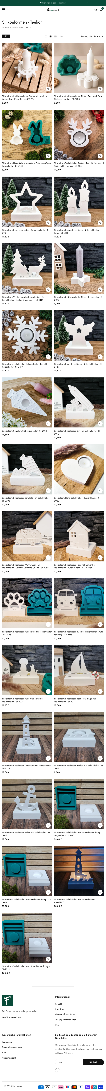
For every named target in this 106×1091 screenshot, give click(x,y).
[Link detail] (57, 1070)
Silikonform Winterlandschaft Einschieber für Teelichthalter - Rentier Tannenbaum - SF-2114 (23, 299)
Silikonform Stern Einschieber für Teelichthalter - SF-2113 (26, 232)
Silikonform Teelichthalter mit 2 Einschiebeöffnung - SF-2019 (26, 968)
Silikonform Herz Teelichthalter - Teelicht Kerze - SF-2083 (77, 499)
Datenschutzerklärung (12, 1047)
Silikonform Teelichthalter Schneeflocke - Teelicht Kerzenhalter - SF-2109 (24, 366)
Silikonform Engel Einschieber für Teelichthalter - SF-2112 (78, 366)
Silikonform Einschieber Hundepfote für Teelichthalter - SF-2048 (27, 633)
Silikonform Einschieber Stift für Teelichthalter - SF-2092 (77, 432)
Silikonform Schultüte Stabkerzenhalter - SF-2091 (24, 431)
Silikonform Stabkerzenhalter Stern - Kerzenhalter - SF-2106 (79, 299)
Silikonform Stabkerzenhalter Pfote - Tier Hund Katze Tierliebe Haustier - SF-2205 (78, 98)
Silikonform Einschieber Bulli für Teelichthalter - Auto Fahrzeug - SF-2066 (78, 633)
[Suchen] (96, 10)
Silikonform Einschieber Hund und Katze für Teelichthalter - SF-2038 (22, 700)
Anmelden (93, 1062)
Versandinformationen (65, 1014)
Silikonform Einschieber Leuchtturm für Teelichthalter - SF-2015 (27, 767)
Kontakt (58, 1003)
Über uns (59, 1009)
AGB (4, 1052)
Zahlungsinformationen (65, 1019)
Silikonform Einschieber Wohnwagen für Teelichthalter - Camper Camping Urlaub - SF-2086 (25, 566)
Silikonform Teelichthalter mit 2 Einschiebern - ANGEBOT (75, 901)
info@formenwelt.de (11, 1017)
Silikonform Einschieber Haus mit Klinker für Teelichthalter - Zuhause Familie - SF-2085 (74, 566)
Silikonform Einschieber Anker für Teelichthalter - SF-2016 (26, 834)
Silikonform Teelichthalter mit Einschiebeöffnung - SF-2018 (26, 901)
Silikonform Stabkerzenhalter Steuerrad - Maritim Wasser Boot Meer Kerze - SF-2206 (24, 98)
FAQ (57, 1025)
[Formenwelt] (53, 9)
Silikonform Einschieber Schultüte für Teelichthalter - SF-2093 (26, 499)
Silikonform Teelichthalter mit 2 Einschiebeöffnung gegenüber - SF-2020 (77, 834)
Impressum (7, 1042)
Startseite (5, 27)
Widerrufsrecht (9, 1057)
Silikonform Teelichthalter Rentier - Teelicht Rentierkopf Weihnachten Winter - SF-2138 (79, 165)
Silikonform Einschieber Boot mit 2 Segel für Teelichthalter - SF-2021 (75, 700)
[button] (18, 3)
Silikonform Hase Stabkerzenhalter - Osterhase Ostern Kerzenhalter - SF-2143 (26, 165)
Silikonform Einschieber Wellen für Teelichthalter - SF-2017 (79, 767)
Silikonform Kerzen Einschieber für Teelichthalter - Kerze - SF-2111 (77, 232)
